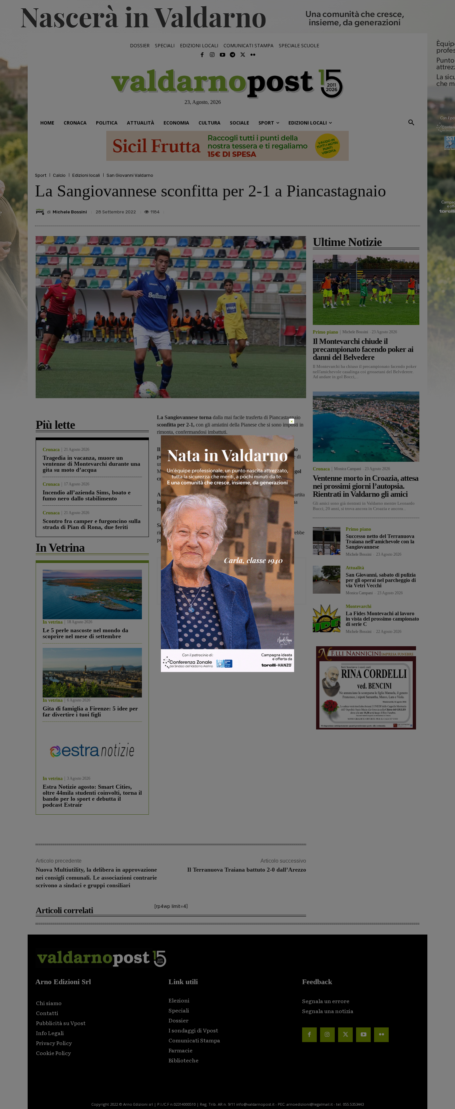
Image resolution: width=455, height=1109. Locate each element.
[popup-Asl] (227, 670)
